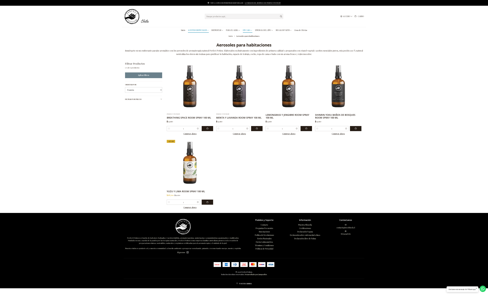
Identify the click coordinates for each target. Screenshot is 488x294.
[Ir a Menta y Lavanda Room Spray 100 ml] (239, 86)
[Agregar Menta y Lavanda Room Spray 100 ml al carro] (257, 128)
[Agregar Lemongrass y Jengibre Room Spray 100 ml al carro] (306, 128)
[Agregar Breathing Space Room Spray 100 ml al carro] (207, 128)
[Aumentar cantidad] (198, 128)
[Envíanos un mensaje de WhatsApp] (483, 289)
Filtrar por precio (133, 99)
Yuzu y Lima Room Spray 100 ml (186, 191)
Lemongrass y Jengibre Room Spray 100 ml (287, 116)
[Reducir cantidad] (169, 128)
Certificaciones (305, 228)
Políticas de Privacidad (264, 248)
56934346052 (346, 234)
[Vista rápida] (210, 86)
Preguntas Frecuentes (264, 228)
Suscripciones (264, 231)
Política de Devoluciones (264, 235)
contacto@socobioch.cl (346, 227)
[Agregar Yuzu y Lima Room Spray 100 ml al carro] (207, 202)
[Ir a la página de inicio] (137, 16)
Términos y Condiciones (264, 245)
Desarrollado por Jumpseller (256, 274)
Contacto (264, 225)
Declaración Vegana (305, 231)
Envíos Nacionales (264, 238)
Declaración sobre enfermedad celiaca (305, 235)
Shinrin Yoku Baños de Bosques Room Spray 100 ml (335, 116)
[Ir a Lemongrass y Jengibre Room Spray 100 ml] (289, 86)
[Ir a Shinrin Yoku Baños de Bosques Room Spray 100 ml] (338, 86)
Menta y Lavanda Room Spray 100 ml (239, 117)
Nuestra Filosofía (305, 225)
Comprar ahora (189, 133)
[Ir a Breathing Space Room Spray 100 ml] (190, 86)
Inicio (230, 36)
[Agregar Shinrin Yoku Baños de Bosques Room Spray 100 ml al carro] (355, 128)
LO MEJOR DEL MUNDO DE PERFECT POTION (263, 3)
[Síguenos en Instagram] (187, 252)
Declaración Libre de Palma (305, 238)
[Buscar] (281, 16)
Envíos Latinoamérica (264, 242)
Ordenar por (130, 85)
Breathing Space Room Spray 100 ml (189, 117)
